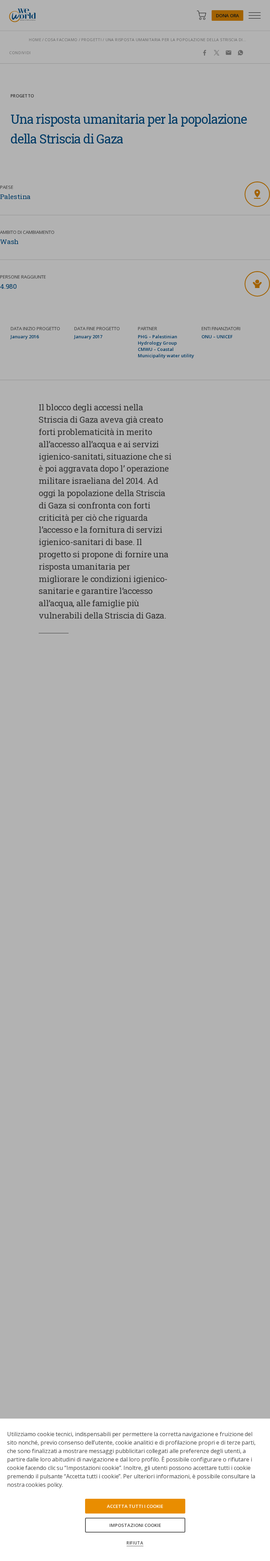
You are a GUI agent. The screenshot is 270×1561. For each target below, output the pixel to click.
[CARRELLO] (201, 15)
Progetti (91, 39)
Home (35, 39)
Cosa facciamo (61, 39)
